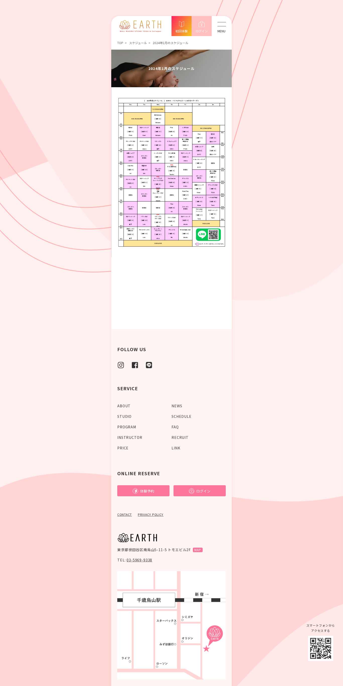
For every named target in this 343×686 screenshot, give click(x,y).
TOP (120, 43)
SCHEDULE (182, 416)
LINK (176, 447)
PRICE (123, 447)
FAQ (175, 426)
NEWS (177, 405)
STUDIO (124, 416)
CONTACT (124, 514)
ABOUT (124, 405)
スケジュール (138, 43)
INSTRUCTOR (129, 437)
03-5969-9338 (139, 559)
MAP (197, 550)
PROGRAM (126, 426)
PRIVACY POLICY (150, 514)
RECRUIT (180, 437)
